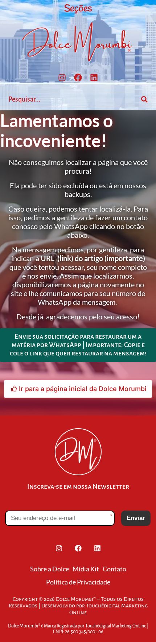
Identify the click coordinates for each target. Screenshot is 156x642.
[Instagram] (62, 78)
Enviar (136, 518)
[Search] (144, 99)
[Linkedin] (94, 78)
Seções (78, 9)
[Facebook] (78, 78)
